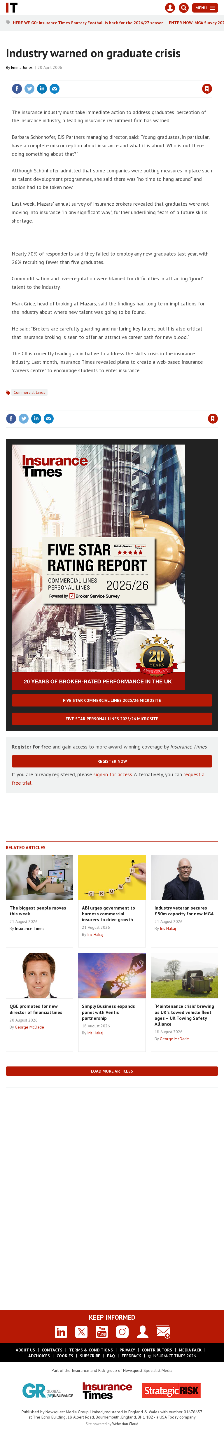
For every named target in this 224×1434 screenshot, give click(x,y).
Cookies (65, 1355)
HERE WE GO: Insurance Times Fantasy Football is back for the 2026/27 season (88, 22)
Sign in (138, 76)
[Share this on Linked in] (42, 88)
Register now (112, 761)
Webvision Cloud (125, 1423)
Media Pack (190, 1350)
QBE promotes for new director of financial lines (36, 1009)
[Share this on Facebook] (17, 88)
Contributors (157, 1350)
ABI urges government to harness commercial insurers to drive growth (108, 914)
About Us (25, 1350)
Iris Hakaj (95, 934)
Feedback (131, 1355)
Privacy (127, 1350)
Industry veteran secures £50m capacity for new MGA (184, 911)
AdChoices (39, 1355)
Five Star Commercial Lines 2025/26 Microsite (112, 700)
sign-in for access (112, 774)
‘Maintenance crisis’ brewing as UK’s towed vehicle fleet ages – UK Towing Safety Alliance (184, 1015)
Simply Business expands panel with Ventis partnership (108, 1012)
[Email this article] (54, 88)
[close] (211, 76)
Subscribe (90, 1355)
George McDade (29, 1027)
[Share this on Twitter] (29, 88)
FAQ (111, 1355)
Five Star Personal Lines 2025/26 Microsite (112, 718)
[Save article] (207, 88)
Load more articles (112, 1071)
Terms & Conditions (91, 1350)
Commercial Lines (29, 392)
